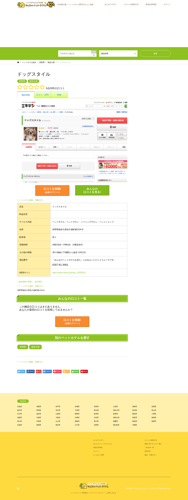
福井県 (38, 414)
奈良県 (96, 417)
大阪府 (58, 417)
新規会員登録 (151, 4)
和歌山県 (116, 417)
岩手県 (58, 406)
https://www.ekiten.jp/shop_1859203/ (69, 273)
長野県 (42, 62)
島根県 (154, 417)
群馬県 (38, 410)
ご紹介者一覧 (149, 447)
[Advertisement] (94, 28)
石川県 (19, 414)
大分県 (77, 425)
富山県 (154, 410)
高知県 (134, 421)
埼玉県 (58, 410)
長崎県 (38, 425)
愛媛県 (115, 421)
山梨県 (58, 414)
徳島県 (77, 421)
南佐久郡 (51, 62)
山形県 (115, 406)
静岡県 (115, 414)
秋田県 (96, 406)
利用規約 (85, 493)
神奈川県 (116, 410)
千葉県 (77, 410)
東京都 (96, 410)
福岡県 (154, 421)
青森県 (38, 406)
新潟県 (134, 410)
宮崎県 (96, 425)
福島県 (134, 406)
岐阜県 (96, 414)
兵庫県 (77, 417)
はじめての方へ (110, 4)
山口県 (58, 421)
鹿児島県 (116, 425)
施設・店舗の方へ (151, 455)
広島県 (38, 421)
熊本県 (58, 425)
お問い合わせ (111, 493)
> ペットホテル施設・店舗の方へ (30, 200)
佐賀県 (19, 425)
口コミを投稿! (52, 190)
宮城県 (77, 406)
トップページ (75, 493)
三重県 (154, 414)
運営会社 (148, 451)
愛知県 (134, 414)
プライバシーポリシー (97, 493)
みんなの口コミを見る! (92, 190)
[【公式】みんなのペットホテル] (94, 487)
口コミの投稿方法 (131, 4)
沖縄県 (134, 425)
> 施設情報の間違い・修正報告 (29, 282)
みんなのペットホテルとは (102, 444)
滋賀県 (19, 417)
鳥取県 (134, 417)
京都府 (38, 417)
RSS (18, 488)
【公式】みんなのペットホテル (145, 488)
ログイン (167, 4)
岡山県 (19, 421)
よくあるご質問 (98, 455)
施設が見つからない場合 (153, 444)
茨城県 (154, 406)
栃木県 (19, 410)
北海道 (19, 406)
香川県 (96, 421)
